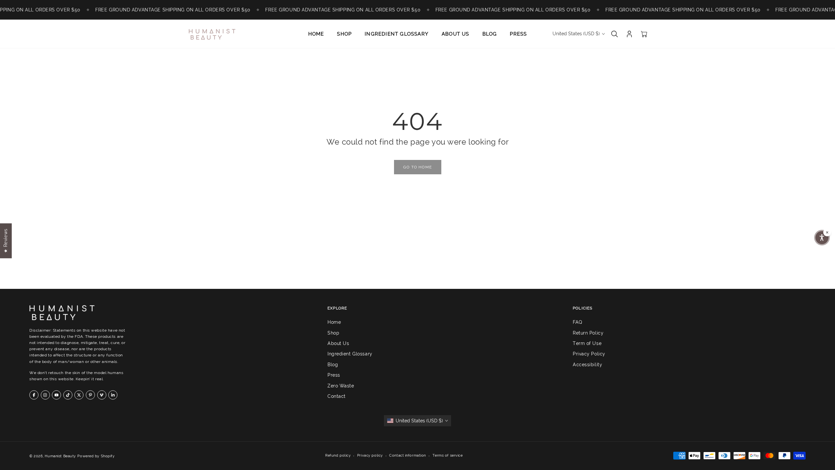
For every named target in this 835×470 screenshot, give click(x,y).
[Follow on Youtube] (56, 395)
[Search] (614, 34)
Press (333, 375)
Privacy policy (370, 455)
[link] (417, 167)
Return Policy (588, 333)
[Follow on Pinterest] (90, 395)
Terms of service (448, 455)
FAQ (578, 322)
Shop (333, 333)
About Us (338, 343)
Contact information (407, 455)
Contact (336, 396)
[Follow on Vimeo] (101, 395)
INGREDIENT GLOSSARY (397, 34)
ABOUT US (455, 34)
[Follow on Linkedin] (112, 395)
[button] (822, 237)
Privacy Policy (589, 354)
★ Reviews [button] (5, 240)
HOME (316, 34)
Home (334, 322)
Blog (332, 364)
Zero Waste (340, 385)
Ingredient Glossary (349, 354)
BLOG (489, 34)
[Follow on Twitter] (79, 395)
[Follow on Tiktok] (67, 395)
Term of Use (587, 343)
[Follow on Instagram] (45, 395)
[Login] (629, 34)
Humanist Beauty (60, 456)
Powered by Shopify (95, 456)
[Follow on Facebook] (33, 395)
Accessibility (587, 364)
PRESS (518, 34)
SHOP (344, 34)
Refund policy (338, 455)
